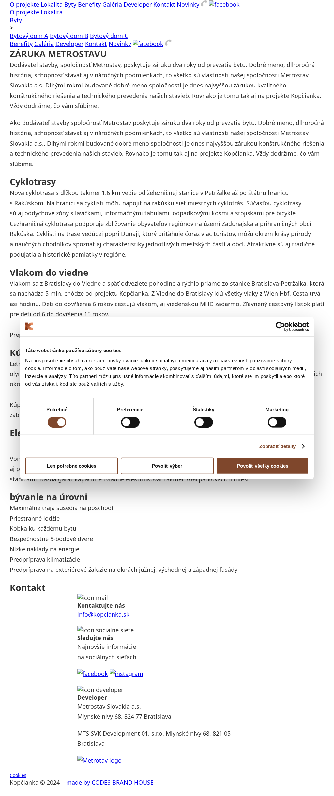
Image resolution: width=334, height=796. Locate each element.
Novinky (188, 4)
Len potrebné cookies (71, 466)
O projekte (24, 4)
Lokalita (52, 4)
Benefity (89, 4)
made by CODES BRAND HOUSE (110, 782)
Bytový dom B (69, 35)
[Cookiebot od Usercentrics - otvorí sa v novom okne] (280, 326)
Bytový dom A (29, 35)
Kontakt (164, 4)
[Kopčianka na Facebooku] (224, 4)
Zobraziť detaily (277, 446)
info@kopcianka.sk (103, 614)
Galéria (112, 4)
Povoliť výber (167, 466)
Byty (70, 4)
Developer (138, 4)
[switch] (130, 422)
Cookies (18, 775)
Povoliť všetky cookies (262, 466)
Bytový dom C (109, 35)
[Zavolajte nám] (204, 4)
